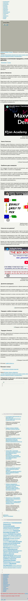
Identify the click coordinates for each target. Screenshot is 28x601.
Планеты (6, 558)
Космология (16, 543)
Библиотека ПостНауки (14, 529)
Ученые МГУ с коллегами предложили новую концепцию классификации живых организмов (13, 452)
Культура (14, 544)
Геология (6, 535)
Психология (5, 13)
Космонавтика (7, 544)
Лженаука (5, 8)
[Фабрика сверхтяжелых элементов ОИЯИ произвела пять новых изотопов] (14, 489)
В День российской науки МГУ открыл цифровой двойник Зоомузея (13, 469)
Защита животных (16, 535)
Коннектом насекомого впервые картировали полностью (13, 439)
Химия (4, 18)
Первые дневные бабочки (12, 427)
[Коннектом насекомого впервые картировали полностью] (14, 441)
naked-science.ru (10, 363)
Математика (17, 546)
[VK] (4, 25)
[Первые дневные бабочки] (12, 429)
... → (10, 436)
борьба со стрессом (16, 567)
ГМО (17, 532)
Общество (5, 10)
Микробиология (12, 549)
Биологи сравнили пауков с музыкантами (11, 56)
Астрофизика (6, 529)
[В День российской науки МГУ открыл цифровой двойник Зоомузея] (14, 473)
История (6, 372)
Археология (5, 2)
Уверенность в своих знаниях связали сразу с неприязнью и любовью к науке (13, 499)
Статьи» (11, 52)
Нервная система (17, 555)
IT (11, 522)
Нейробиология (8, 555)
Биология (5, 5)
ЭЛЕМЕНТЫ (6, 563)
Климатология (7, 543)
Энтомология (7, 565)
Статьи (4, 14)
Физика (4, 17)
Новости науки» (5, 52)
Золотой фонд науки (17, 536)
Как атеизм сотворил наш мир (10, 369)
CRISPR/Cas (6, 522)
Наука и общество (13, 372)
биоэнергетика (15, 566)
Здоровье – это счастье (8, 536)
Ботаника (12, 532)
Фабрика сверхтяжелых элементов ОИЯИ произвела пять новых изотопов (13, 485)
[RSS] (7, 25)
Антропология (6, 1)
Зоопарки (12, 538)
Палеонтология (6, 12)
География (5, 6)
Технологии (5, 15)
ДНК (10, 535)
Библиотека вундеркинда (8, 530)
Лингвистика (11, 546)
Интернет (17, 538)
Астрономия (6, 4)
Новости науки (6, 21)
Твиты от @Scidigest (8, 516)
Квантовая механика (15, 541)
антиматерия (9, 566)
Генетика (11, 534)
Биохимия (6, 532)
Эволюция (12, 563)
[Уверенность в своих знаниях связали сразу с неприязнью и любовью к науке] (14, 503)
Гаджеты (5, 534)
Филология (13, 561)
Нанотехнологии (13, 552)
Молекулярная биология (11, 550)
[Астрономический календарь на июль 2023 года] (14, 420)
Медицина (5, 9)
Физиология (7, 562)
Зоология (6, 538)
